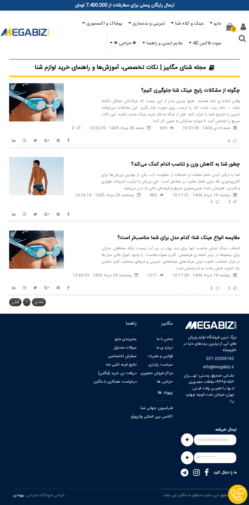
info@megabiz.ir (218, 367)
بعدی (38, 302)
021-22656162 (220, 359)
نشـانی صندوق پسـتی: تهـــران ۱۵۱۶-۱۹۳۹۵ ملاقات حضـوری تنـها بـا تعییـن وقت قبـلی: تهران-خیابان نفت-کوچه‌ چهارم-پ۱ (209, 388)
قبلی (15, 302)
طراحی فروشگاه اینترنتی (45, 495)
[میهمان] (243, 27)
